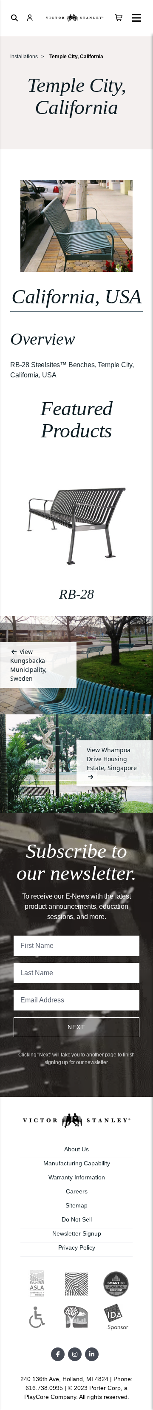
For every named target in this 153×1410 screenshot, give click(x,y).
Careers (77, 1191)
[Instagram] (75, 1354)
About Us (76, 1149)
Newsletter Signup (76, 1233)
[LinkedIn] (92, 1354)
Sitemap (76, 1205)
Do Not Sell (77, 1219)
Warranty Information (76, 1177)
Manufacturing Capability (76, 1163)
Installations (24, 57)
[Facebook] (58, 1354)
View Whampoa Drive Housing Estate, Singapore (112, 759)
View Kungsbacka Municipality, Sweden (28, 665)
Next (77, 1027)
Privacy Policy (76, 1247)
